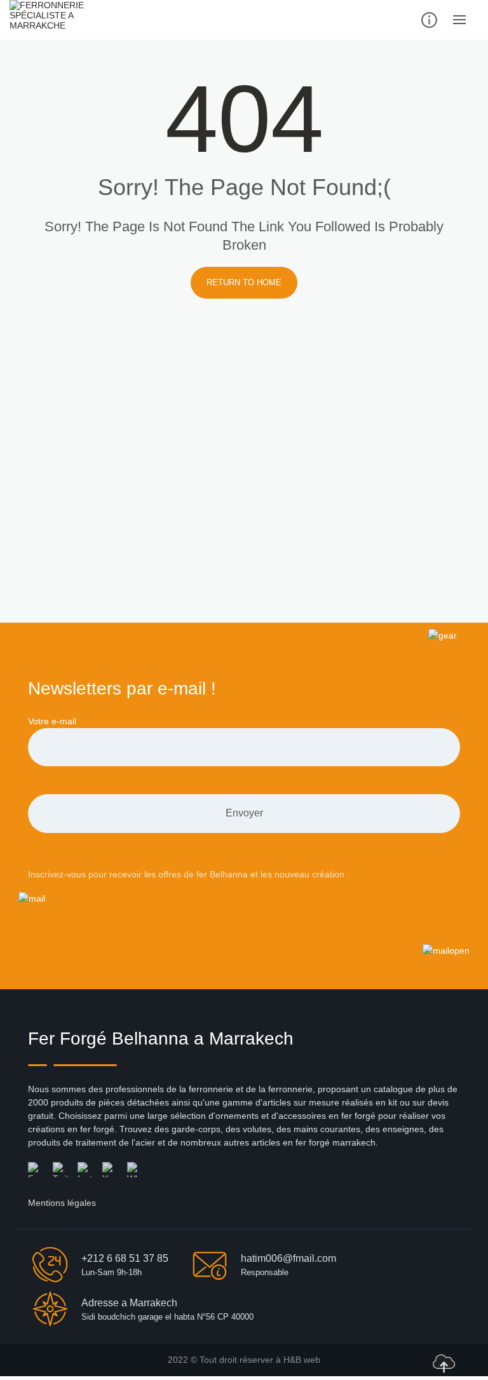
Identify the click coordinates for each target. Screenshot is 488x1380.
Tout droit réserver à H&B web (260, 1360)
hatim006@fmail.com (288, 1258)
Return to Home (244, 282)
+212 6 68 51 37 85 (124, 1258)
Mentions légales (62, 1203)
